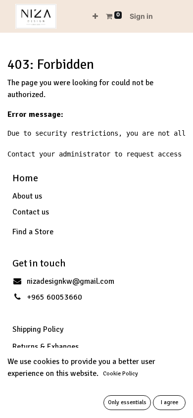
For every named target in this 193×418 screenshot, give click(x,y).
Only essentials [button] (127, 402)
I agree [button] (169, 402)
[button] (95, 16)
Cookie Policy (120, 373)
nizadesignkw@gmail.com (70, 281)
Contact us (30, 212)
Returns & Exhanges (45, 347)
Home (25, 178)
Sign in (141, 16)
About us (27, 196)
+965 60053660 (54, 297)
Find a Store (32, 232)
